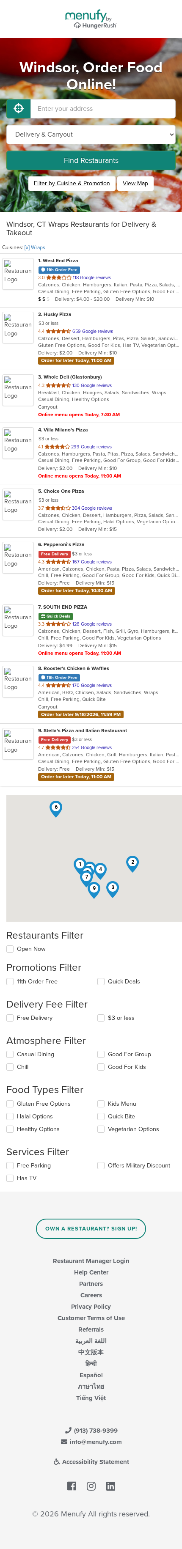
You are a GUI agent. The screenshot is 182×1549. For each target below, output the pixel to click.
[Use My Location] (18, 108)
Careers (91, 1295)
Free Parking (34, 1165)
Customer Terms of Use (91, 1318)
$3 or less (121, 1018)
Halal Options (35, 1116)
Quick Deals (124, 981)
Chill (22, 1067)
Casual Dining (35, 1054)
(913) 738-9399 (95, 1430)
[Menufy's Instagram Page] (91, 1486)
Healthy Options (38, 1129)
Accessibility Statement (95, 1462)
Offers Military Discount (139, 1165)
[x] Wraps (35, 247)
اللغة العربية (91, 1341)
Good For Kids (127, 1067)
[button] (132, 864)
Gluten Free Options (44, 1103)
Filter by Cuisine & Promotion (72, 183)
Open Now (31, 949)
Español (91, 1375)
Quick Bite (121, 1116)
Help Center (91, 1272)
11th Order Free (37, 981)
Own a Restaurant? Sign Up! (91, 1228)
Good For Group (129, 1054)
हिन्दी (91, 1364)
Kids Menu (122, 1103)
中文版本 (91, 1352)
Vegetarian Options (133, 1129)
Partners (91, 1284)
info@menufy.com (95, 1442)
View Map (135, 183)
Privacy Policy (91, 1306)
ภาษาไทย (91, 1386)
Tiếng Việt (91, 1398)
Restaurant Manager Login (91, 1261)
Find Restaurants (91, 160)
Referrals (91, 1329)
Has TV (26, 1178)
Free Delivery (34, 1018)
